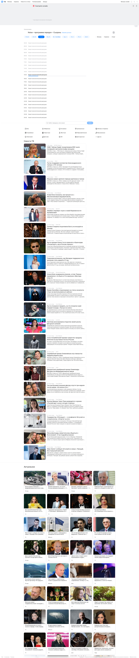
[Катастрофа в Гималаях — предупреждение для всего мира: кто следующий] (35, 482)
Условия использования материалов (121, 656)
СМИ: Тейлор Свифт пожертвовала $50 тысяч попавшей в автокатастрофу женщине (63, 148)
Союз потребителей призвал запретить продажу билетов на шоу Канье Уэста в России (64, 338)
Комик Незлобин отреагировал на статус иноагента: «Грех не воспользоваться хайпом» (65, 291)
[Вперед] (136, 6)
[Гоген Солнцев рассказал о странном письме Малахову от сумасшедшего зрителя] (58, 597)
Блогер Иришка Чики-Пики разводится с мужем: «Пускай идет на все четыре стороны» (64, 402)
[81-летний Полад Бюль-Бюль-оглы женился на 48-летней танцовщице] (104, 528)
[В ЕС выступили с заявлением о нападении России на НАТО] (58, 528)
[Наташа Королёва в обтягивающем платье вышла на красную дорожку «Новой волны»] (104, 505)
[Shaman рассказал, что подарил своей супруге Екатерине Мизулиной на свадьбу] (104, 551)
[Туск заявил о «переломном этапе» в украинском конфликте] (58, 574)
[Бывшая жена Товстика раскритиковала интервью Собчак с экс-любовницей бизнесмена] (104, 620)
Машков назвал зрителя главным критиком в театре (65, 179)
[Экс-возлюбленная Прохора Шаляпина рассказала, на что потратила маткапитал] (35, 505)
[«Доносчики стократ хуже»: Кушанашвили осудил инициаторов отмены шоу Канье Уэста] (81, 551)
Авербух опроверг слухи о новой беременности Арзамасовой (64, 211)
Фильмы (99, 37)
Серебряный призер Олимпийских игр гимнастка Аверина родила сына (64, 354)
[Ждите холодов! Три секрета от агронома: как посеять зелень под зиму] (104, 597)
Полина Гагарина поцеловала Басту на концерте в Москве (65, 227)
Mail (2, 656)
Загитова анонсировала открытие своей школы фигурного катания (64, 323)
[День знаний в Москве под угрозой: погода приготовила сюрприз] (35, 551)
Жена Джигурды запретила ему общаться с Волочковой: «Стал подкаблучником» (62, 434)
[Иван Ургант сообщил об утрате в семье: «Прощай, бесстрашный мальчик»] (35, 528)
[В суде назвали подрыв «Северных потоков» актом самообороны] (58, 620)
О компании (6, 656)
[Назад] (133, 6)
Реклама (12, 656)
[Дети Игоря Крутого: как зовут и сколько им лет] (58, 551)
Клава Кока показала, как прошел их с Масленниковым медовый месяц (60, 196)
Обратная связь (133, 656)
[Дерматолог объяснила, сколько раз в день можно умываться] (104, 643)
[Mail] (2, 1)
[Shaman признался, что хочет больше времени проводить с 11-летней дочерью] (58, 482)
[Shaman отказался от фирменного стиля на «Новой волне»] (104, 574)
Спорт (113, 37)
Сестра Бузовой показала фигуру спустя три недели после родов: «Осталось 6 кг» (65, 386)
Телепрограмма (27, 29)
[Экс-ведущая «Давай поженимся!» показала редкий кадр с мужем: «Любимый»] (35, 643)
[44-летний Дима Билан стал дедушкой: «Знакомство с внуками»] (81, 528)
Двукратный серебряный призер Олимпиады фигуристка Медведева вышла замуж (63, 370)
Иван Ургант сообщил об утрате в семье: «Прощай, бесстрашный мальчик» (65, 450)
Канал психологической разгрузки (37, 43)
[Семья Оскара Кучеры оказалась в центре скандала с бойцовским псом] (81, 505)
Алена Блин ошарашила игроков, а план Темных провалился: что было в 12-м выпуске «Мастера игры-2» (64, 276)
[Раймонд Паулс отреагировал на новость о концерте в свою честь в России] (104, 482)
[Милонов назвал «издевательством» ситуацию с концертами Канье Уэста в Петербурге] (35, 597)
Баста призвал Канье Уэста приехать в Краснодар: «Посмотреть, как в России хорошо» (65, 243)
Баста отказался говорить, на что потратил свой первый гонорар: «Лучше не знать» (64, 307)
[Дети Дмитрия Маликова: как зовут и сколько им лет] (81, 597)
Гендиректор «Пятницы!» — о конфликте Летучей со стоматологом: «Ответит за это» (66, 418)
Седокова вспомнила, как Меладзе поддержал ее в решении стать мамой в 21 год (65, 259)
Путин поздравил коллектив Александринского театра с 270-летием (64, 164)
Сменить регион (66, 32)
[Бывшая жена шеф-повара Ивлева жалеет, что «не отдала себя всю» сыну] (81, 620)
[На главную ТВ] (4, 1)
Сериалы (106, 37)
